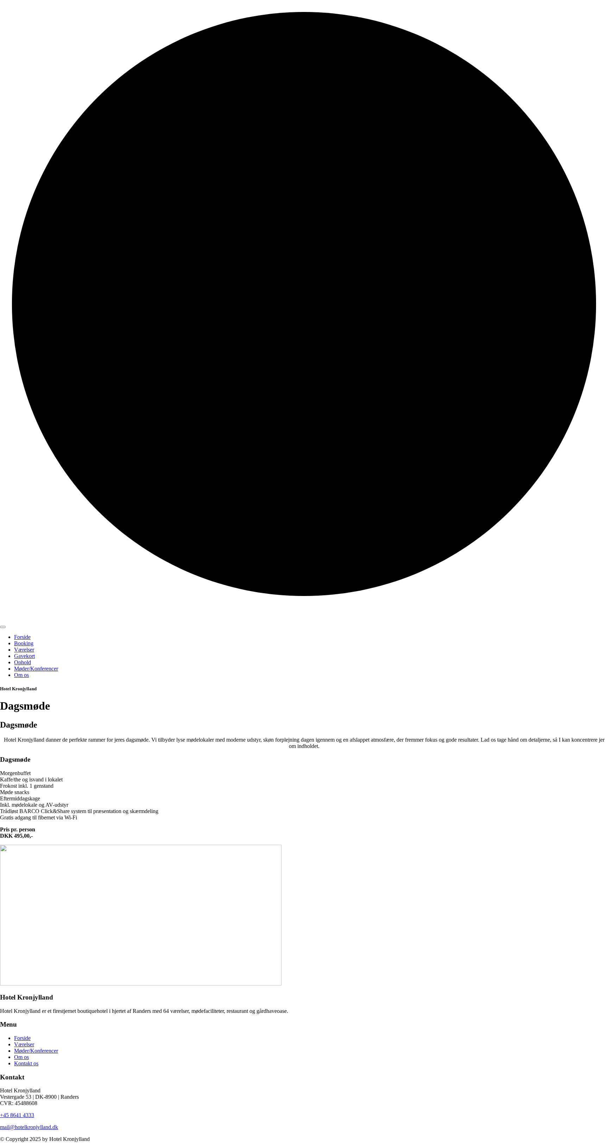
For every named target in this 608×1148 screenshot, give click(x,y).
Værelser (24, 650)
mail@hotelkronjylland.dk (29, 1127)
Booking (23, 643)
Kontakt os (26, 1063)
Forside (22, 637)
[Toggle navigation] (3, 627)
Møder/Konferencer (36, 669)
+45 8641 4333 (17, 1115)
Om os (21, 675)
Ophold (22, 662)
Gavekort (24, 656)
